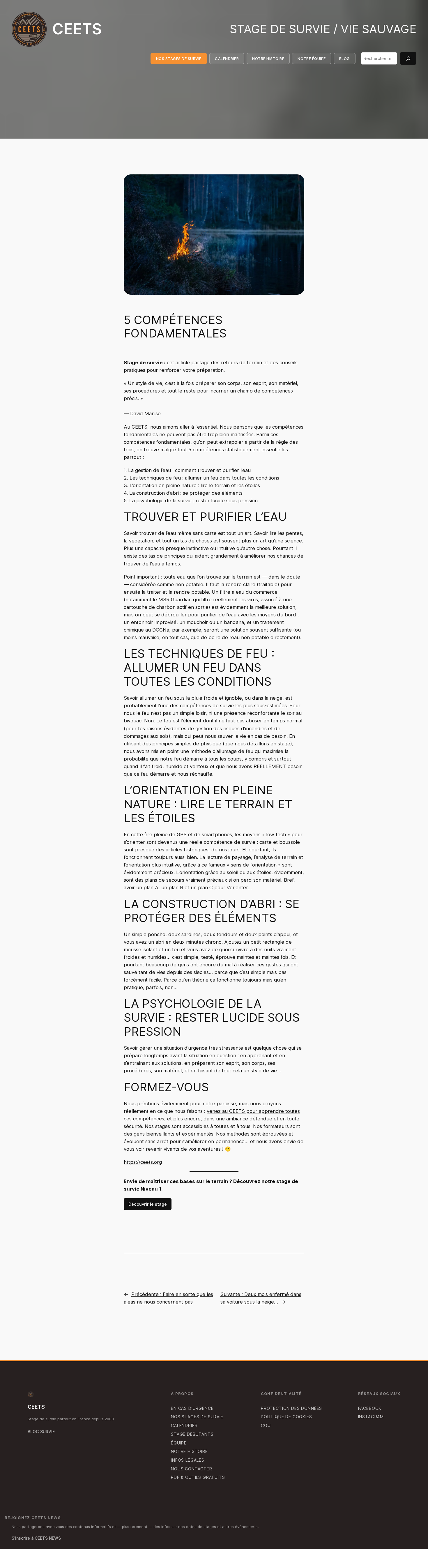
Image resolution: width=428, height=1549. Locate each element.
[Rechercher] (408, 58)
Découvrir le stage (147, 1204)
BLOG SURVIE (41, 1431)
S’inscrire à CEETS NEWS (36, 1538)
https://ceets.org (143, 1162)
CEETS (77, 29)
